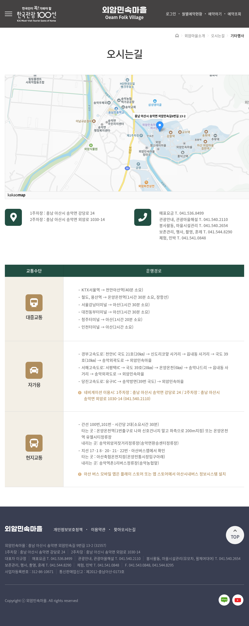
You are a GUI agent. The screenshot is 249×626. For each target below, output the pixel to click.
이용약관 (98, 529)
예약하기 (215, 13)
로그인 (171, 13)
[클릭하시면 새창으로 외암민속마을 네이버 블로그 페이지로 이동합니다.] (224, 600)
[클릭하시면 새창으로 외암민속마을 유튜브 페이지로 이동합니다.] (237, 600)
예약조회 (234, 13)
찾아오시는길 (125, 529)
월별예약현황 (192, 13)
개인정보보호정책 (68, 529)
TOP (235, 536)
